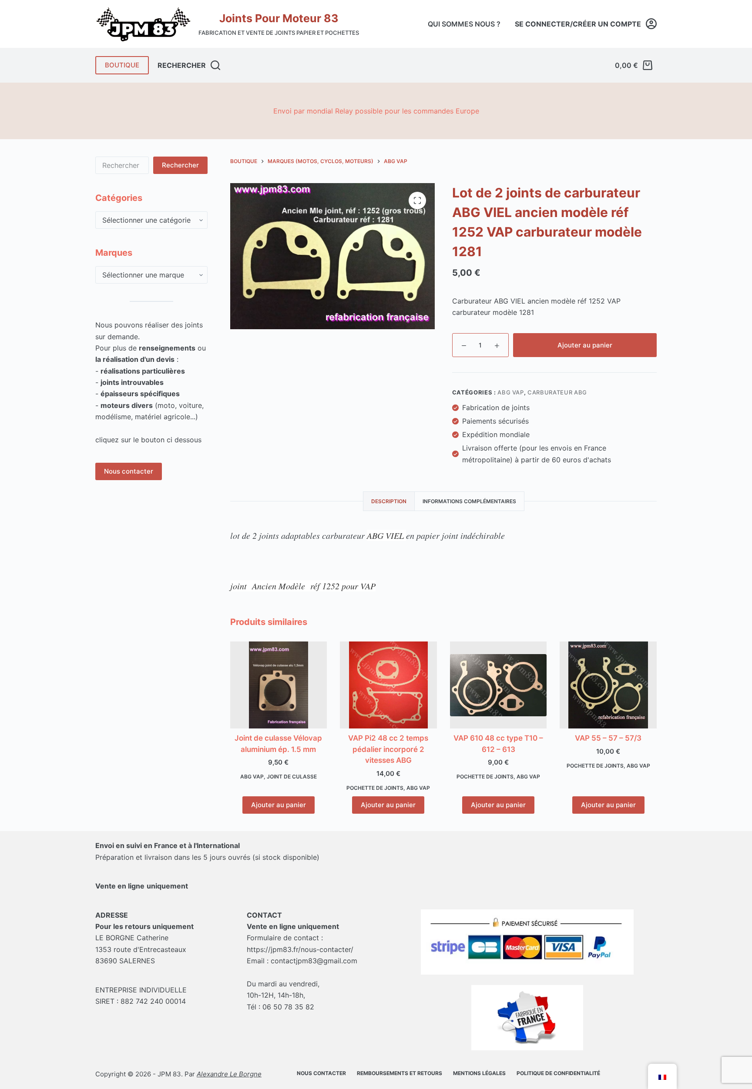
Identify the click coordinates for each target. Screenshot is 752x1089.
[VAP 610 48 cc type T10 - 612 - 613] (498, 685)
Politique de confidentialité (558, 1073)
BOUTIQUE (122, 65)
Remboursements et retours (399, 1073)
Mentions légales (479, 1073)
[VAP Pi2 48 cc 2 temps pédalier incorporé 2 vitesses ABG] (388, 684)
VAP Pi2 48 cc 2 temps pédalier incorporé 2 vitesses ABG (388, 749)
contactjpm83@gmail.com (314, 960)
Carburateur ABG (557, 392)
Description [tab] (388, 501)
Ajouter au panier (584, 345)
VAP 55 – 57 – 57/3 (608, 738)
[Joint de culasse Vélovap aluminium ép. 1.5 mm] (278, 684)
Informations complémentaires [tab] (469, 501)
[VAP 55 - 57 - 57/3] (608, 684)
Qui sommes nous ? (464, 24)
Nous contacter (128, 471)
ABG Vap (510, 392)
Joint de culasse (292, 776)
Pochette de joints (374, 788)
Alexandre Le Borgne (229, 1074)
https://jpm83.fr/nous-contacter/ (300, 949)
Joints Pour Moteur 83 (278, 18)
